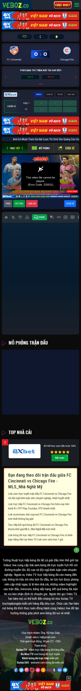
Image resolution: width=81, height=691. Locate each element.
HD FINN (19, 203)
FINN (8, 203)
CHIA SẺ (70, 203)
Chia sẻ (70, 148)
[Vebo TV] (16, 4)
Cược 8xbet (62, 5)
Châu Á (38, 94)
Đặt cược (59, 457)
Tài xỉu (60, 94)
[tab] (15, 148)
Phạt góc (71, 94)
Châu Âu (49, 94)
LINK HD (32, 203)
